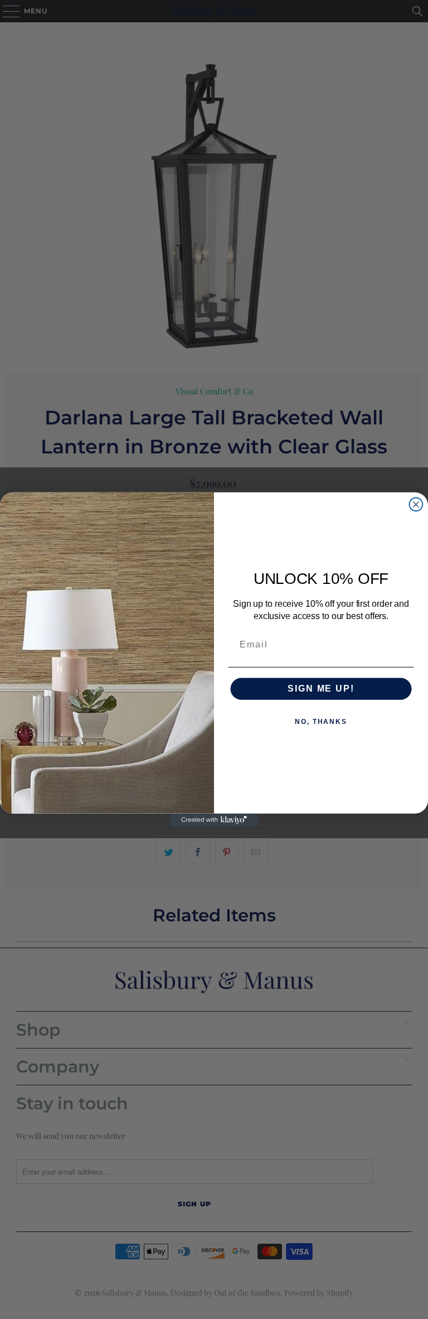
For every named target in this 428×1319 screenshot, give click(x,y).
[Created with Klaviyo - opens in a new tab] (214, 820)
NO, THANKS (321, 722)
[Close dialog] (416, 504)
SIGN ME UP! (321, 689)
